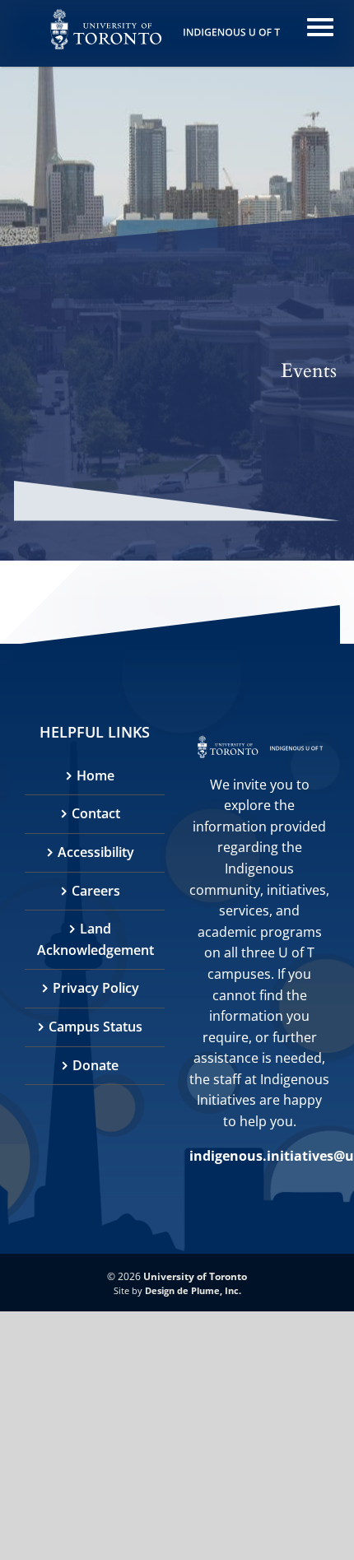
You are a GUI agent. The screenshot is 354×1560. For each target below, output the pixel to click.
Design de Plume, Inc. (193, 1291)
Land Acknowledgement (95, 939)
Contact (96, 813)
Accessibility (96, 852)
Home (95, 775)
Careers (96, 891)
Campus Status (95, 1026)
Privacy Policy (96, 988)
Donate (95, 1065)
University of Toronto (195, 1276)
